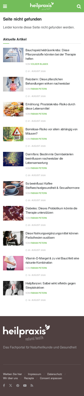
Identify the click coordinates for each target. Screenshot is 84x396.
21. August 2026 (36, 71)
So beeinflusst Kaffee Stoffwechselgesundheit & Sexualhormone (52, 185)
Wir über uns (10, 378)
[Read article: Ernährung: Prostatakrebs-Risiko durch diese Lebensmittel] (13, 109)
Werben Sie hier (12, 374)
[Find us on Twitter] (10, 385)
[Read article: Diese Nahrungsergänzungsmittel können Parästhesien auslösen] (13, 238)
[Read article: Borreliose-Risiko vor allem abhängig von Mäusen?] (13, 134)
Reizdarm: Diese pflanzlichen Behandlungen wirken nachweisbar (47, 81)
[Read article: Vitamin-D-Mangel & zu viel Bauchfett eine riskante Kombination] (13, 263)
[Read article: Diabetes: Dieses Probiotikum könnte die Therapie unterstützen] (13, 213)
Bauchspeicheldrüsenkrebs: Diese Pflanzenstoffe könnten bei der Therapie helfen (50, 54)
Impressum (34, 374)
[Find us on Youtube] (25, 385)
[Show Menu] (5, 6)
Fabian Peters (39, 88)
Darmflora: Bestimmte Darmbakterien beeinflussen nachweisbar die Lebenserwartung (49, 158)
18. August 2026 (36, 300)
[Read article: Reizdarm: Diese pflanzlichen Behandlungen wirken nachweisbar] (13, 84)
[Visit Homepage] (42, 6)
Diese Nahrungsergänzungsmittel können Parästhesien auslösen (51, 235)
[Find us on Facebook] (4, 385)
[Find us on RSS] (32, 385)
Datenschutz (54, 374)
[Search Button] (79, 6)
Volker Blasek (39, 64)
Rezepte (29, 378)
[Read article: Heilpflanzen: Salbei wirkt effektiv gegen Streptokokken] (13, 288)
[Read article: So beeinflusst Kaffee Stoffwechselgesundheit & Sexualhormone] (13, 188)
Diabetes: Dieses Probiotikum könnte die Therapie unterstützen (51, 210)
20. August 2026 (36, 175)
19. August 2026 (36, 275)
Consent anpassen (51, 378)
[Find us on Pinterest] (17, 385)
